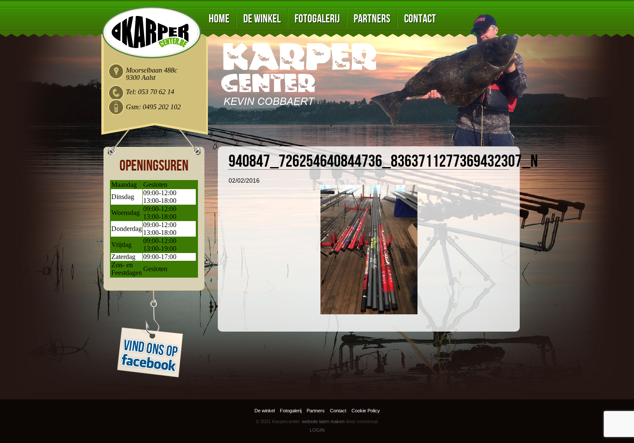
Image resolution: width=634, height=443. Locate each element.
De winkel (262, 19)
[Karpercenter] (151, 32)
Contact (420, 19)
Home (219, 19)
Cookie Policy (366, 410)
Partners (372, 19)
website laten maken (323, 421)
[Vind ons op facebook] (155, 334)
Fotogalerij (317, 19)
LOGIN (317, 430)
